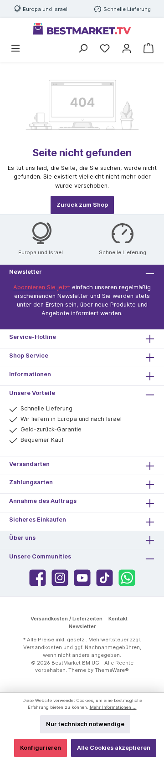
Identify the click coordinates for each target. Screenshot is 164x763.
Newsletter (82, 626)
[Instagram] (60, 578)
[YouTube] (82, 578)
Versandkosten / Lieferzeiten (66, 618)
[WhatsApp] (127, 578)
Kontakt (118, 618)
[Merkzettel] (105, 48)
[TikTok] (104, 578)
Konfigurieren (40, 747)
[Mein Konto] (127, 48)
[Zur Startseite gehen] (82, 29)
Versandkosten (42, 647)
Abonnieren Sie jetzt (41, 287)
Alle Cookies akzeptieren (113, 747)
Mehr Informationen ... (113, 707)
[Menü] (15, 48)
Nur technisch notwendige (85, 724)
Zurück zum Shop (82, 204)
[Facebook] (37, 578)
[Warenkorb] (148, 48)
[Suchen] (83, 48)
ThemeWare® (112, 670)
